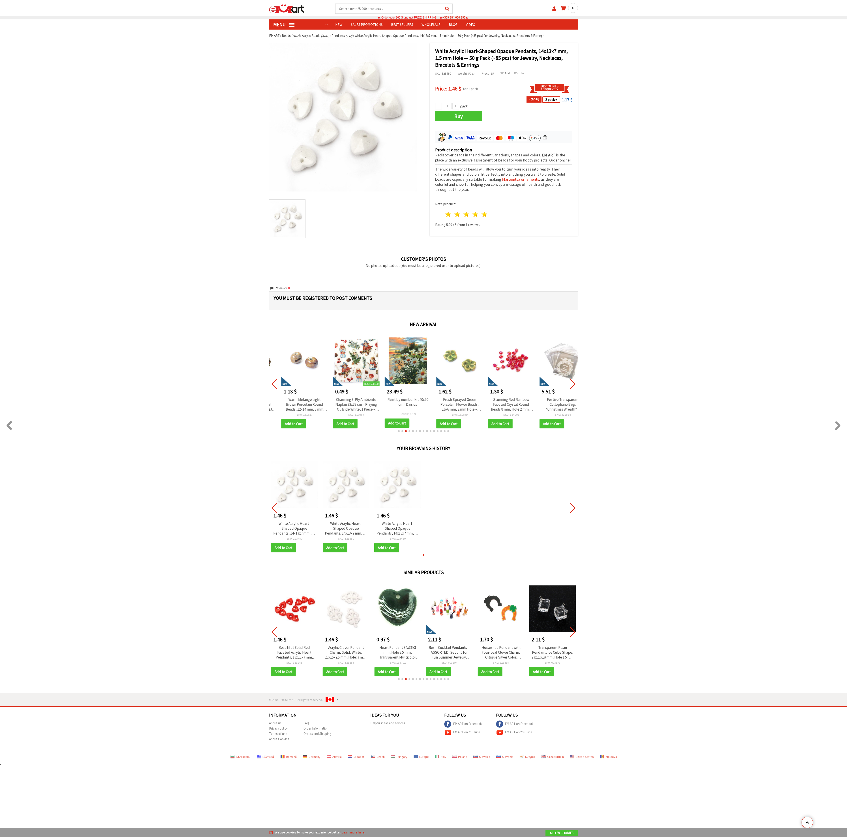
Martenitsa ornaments (520, 179)
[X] (271, 832)
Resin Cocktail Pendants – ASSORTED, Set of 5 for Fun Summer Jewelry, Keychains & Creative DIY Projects (449, 652)
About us (275, 723)
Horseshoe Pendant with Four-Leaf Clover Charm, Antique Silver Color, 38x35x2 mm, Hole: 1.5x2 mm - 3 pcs (501, 652)
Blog (453, 24)
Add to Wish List (515, 73)
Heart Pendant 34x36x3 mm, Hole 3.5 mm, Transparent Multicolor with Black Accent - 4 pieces (397, 652)
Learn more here (353, 832)
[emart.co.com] (286, 8)
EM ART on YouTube (466, 732)
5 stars (484, 214)
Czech (381, 757)
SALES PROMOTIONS (367, 24)
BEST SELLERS (402, 24)
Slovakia (484, 757)
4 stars (475, 214)
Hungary (402, 757)
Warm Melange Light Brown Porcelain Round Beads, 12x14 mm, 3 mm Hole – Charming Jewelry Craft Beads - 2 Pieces (294, 404)
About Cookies (279, 739)
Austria (337, 757)
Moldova (611, 757)
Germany (314, 757)
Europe (424, 757)
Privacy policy (278, 728)
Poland (462, 757)
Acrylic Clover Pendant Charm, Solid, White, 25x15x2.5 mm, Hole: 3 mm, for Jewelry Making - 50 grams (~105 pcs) (346, 652)
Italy (443, 757)
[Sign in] (554, 8)
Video (470, 24)
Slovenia (507, 757)
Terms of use (278, 734)
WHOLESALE (431, 24)
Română (291, 757)
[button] (399, 431)
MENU (280, 24)
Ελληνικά (268, 757)
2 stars (457, 214)
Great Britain (555, 757)
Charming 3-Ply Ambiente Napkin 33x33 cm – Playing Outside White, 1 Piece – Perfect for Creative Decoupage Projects (346, 404)
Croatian (359, 757)
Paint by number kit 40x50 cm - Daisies (397, 402)
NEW (339, 24)
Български (243, 757)
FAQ (306, 723)
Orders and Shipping (317, 734)
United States (585, 757)
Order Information (316, 728)
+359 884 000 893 (453, 17)
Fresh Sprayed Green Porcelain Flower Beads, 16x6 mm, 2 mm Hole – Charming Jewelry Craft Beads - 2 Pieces (449, 404)
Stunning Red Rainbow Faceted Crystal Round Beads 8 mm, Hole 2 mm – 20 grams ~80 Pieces (501, 404)
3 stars (466, 214)
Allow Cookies (561, 833)
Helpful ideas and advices (387, 723)
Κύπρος (530, 757)
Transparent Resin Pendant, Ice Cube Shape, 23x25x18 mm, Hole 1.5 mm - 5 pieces (553, 652)
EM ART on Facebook (467, 723)
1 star (448, 214)
